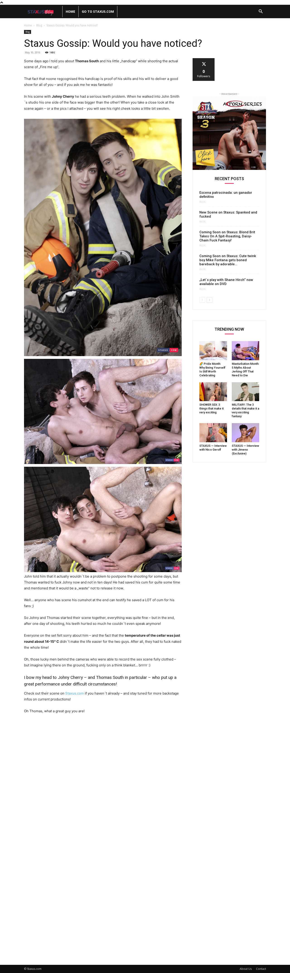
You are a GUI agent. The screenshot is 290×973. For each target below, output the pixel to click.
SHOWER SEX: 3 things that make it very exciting (211, 408)
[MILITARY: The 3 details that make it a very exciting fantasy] (245, 391)
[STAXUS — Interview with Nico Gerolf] (213, 432)
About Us (246, 969)
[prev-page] (202, 300)
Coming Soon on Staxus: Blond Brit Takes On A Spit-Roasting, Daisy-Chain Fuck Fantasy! (227, 236)
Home (70, 11)
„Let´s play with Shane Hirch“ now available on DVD (226, 282)
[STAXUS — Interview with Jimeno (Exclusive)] (245, 432)
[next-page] (209, 300)
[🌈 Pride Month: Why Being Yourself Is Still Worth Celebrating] (213, 350)
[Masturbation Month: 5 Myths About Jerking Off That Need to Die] (245, 350)
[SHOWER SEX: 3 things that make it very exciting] (213, 391)
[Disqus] (103, 780)
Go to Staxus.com (98, 11)
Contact (261, 969)
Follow (203, 60)
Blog (39, 25)
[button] (260, 12)
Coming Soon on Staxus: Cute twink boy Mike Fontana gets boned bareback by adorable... (227, 260)
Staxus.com (74, 693)
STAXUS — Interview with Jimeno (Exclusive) (245, 449)
